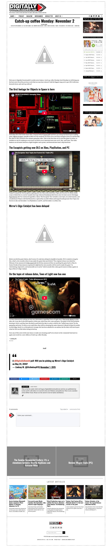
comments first (75, 409)
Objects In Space (51, 25)
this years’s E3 (31, 263)
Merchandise (39, 16)
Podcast (21, 16)
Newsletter (49, 16)
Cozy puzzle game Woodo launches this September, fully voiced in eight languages (37, 502)
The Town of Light (69, 25)
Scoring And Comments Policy (68, 539)
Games (12, 16)
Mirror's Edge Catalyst (39, 25)
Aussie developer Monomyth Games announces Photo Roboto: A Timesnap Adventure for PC (17, 503)
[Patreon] (96, 16)
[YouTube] (91, 16)
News (45, 25)
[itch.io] (94, 16)
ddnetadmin (44, 24)
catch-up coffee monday (16, 25)
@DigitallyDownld (22, 360)
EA (22, 25)
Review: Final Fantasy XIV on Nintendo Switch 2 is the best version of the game (74, 502)
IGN (37, 265)
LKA (32, 25)
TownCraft (46, 134)
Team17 (56, 25)
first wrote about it (68, 319)
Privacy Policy (57, 539)
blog (15, 327)
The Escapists (62, 25)
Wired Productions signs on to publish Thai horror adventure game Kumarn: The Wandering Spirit (56, 503)
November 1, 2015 (48, 367)
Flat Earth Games (27, 25)
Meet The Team (50, 539)
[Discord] (99, 16)
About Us (58, 16)
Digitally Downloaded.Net (63, 536)
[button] (64, 532)
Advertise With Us (41, 539)
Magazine (29, 16)
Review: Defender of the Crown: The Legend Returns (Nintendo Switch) (93, 502)
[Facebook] (89, 16)
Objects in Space (18, 136)
